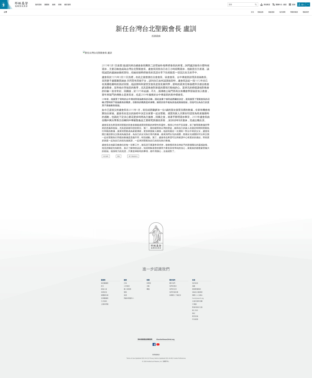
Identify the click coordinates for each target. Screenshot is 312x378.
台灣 (5, 12)
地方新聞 (105, 156)
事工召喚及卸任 (133, 156)
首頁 (252, 12)
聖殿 (118, 156)
